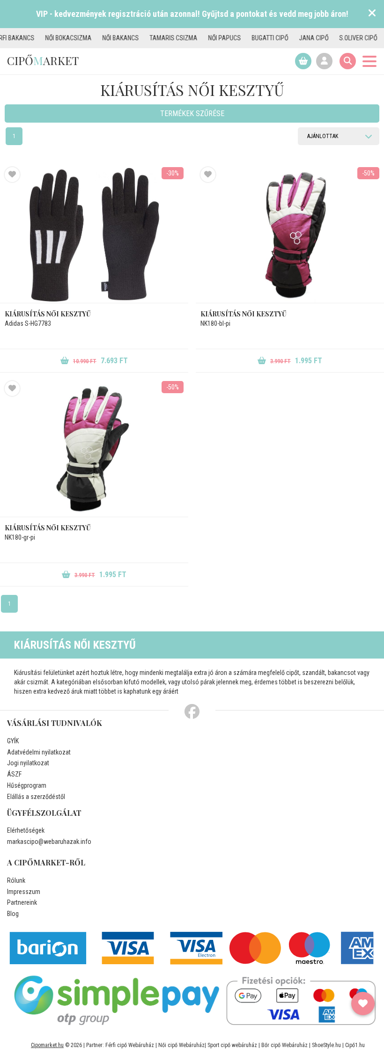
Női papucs (206, 38)
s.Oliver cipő (340, 38)
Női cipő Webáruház (181, 1045)
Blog (13, 913)
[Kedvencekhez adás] (12, 174)
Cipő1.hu (355, 1045)
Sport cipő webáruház (232, 1045)
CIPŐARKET (43, 60)
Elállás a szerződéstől (36, 796)
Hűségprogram (26, 785)
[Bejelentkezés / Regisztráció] (324, 61)
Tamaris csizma (155, 38)
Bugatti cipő (252, 38)
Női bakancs (102, 38)
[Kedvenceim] (363, 1003)
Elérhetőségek (25, 830)
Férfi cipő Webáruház (129, 1045)
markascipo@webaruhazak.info (49, 841)
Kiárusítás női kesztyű (48, 313)
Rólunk (16, 880)
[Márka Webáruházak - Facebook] (192, 712)
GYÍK (13, 741)
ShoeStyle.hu (326, 1045)
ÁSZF (14, 774)
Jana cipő (295, 38)
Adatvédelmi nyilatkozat (39, 752)
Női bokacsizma (50, 38)
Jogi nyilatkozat (28, 763)
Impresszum (23, 891)
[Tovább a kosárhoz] (303, 61)
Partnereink (22, 902)
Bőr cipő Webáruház (284, 1045)
